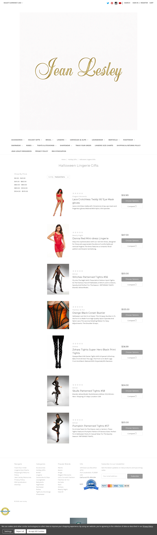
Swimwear (16, 145)
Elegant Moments (64, 475)
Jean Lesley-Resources (21, 151)
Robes (29, 145)
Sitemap (17, 485)
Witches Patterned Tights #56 (90, 277)
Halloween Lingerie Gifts (88, 159)
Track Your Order (83, 145)
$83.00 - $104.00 (20, 188)
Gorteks (61, 482)
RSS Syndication (59, 151)
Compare (131, 206)
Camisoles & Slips (78, 140)
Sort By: (51, 177)
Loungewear (97, 140)
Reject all (20, 531)
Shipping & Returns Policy (129, 145)
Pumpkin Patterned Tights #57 (90, 426)
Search (127, 3)
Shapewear (65, 145)
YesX (59, 485)
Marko (60, 468)
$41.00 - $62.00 (20, 181)
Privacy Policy (41, 151)
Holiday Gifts (34, 140)
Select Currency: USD (13, 3)
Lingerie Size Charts (104, 145)
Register (144, 3)
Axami (60, 470)
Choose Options (132, 201)
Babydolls (113, 140)
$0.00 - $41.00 (19, 178)
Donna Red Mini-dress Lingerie (90, 238)
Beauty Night (63, 489)
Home (64, 159)
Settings (8, 531)
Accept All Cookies (36, 531)
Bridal (49, 140)
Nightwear (128, 140)
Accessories (17, 140)
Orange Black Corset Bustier (88, 312)
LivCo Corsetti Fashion (66, 477)
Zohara (60, 487)
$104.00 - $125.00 (21, 191)
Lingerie (61, 140)
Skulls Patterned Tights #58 (88, 390)
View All (60, 492)
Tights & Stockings (46, 145)
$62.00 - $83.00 (20, 185)
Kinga (60, 473)
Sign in (135, 3)
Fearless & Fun (63, 480)
